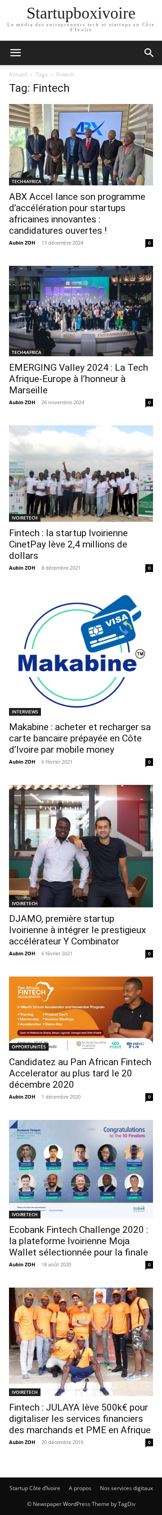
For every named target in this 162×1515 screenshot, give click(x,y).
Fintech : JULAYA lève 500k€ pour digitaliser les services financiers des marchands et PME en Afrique (80, 1418)
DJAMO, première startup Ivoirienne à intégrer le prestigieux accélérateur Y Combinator (77, 930)
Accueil (18, 74)
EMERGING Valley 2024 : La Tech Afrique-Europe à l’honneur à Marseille (78, 379)
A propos (80, 1488)
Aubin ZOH (22, 242)
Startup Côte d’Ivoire (34, 1488)
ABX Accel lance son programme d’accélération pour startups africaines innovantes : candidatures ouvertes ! (77, 213)
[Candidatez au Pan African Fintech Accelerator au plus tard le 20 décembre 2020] (81, 1014)
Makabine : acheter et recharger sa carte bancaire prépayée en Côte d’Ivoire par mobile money (80, 738)
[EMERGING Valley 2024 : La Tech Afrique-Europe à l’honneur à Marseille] (81, 311)
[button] (15, 53)
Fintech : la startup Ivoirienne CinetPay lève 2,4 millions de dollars (68, 544)
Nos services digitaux (126, 1488)
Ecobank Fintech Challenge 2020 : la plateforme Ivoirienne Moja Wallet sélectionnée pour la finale (78, 1241)
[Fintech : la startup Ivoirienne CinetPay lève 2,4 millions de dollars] (81, 473)
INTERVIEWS (25, 711)
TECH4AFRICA (26, 181)
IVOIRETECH (25, 517)
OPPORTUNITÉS (29, 1046)
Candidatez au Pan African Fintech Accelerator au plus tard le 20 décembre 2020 (80, 1073)
